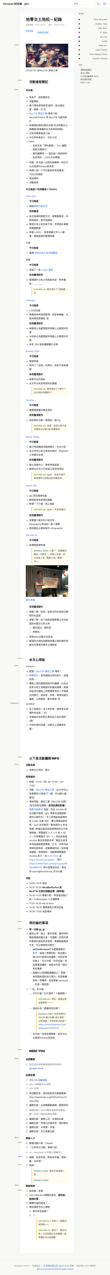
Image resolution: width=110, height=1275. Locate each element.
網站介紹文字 (41, 206)
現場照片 (33, 675)
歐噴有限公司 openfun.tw (57, 1266)
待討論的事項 (86, 79)
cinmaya (30, 300)
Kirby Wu (103, 45)
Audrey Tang (101, 24)
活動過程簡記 (86, 70)
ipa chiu (103, 37)
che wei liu (31, 535)
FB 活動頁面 (41, 1080)
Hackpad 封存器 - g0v (16, 3)
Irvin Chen (53, 855)
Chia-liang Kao (100, 19)
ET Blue (103, 32)
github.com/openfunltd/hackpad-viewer (55, 1269)
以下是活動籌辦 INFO (89, 76)
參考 (35, 953)
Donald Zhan (33, 351)
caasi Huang (101, 50)
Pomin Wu (31, 485)
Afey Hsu (31, 196)
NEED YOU (85, 82)
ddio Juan (102, 28)
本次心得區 (85, 73)
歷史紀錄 (29, 31)
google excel (36, 1068)
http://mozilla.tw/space (41, 859)
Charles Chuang (99, 58)
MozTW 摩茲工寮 (38, 113)
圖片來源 (30, 599)
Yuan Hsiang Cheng (98, 54)
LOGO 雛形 (47, 269)
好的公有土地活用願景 (46, 252)
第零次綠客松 (36, 809)
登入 (105, 4)
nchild (104, 41)
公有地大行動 (43, 32)
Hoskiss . (31, 400)
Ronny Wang (32, 436)
